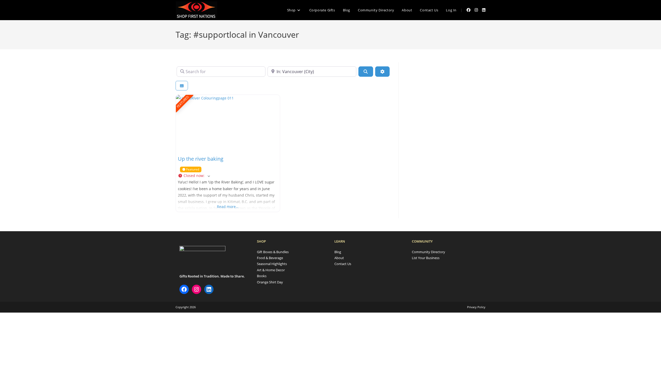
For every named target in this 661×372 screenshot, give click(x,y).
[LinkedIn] (209, 289)
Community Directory (428, 252)
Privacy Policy (476, 307)
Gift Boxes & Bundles (273, 252)
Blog (337, 252)
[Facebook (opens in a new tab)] (469, 10)
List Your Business (425, 257)
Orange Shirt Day (270, 282)
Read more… (228, 206)
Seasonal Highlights (272, 263)
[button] (228, 175)
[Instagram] (196, 289)
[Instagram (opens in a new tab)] (476, 10)
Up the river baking (200, 158)
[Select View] (182, 85)
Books (261, 276)
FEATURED (183, 102)
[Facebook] (184, 289)
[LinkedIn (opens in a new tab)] (483, 10)
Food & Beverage (270, 257)
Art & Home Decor (271, 270)
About (339, 257)
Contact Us (342, 263)
